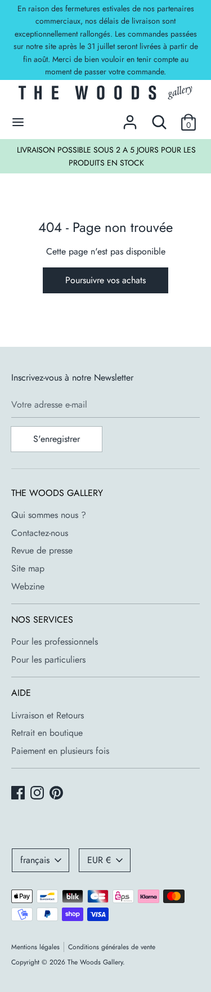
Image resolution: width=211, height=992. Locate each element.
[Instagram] (38, 793)
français (35, 860)
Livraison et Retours (47, 715)
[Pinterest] (57, 793)
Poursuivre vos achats (105, 280)
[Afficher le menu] (18, 122)
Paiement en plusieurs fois (60, 750)
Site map (27, 568)
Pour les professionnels (54, 641)
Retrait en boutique (47, 732)
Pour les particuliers (48, 659)
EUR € (99, 860)
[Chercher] (159, 117)
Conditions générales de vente (111, 947)
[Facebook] (19, 793)
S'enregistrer (56, 438)
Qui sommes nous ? (48, 514)
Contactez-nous (39, 532)
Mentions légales (35, 947)
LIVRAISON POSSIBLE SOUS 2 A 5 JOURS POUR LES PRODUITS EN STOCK (106, 156)
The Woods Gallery (95, 962)
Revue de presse (42, 550)
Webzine (27, 586)
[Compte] (130, 117)
